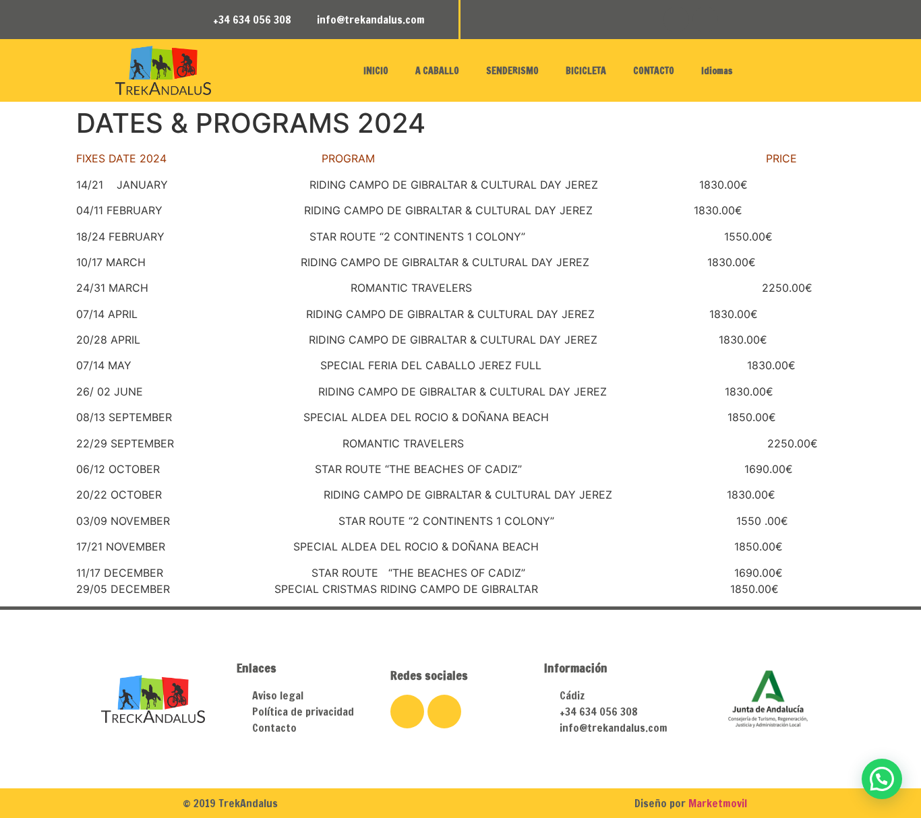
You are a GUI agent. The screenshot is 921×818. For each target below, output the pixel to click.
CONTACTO (653, 70)
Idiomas (716, 70)
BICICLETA (586, 70)
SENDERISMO (512, 70)
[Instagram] (705, 19)
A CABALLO (437, 70)
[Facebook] (676, 19)
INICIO (375, 70)
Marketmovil (717, 803)
